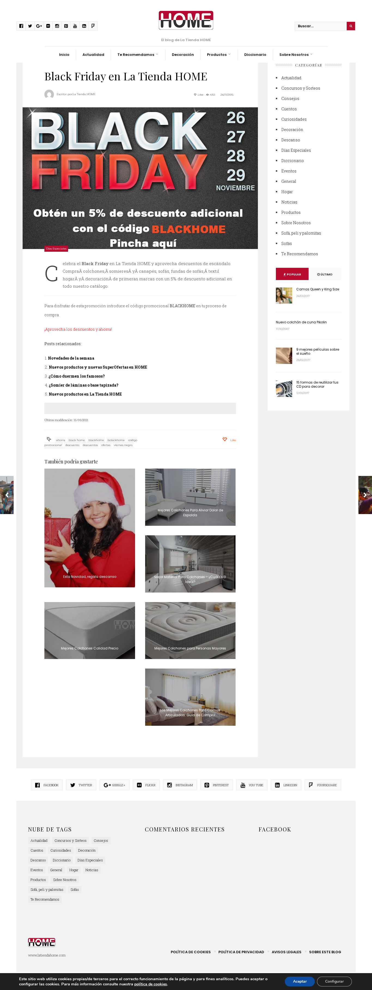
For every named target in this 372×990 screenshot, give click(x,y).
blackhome (96, 440)
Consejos (290, 98)
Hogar (287, 191)
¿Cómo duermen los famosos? (76, 376)
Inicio (64, 54)
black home (77, 440)
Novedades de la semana (71, 358)
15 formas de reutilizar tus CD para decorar (317, 384)
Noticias (289, 202)
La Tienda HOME (84, 94)
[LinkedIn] (84, 26)
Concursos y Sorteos (300, 88)
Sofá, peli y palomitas (301, 233)
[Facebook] (21, 26)
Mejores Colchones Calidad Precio (89, 648)
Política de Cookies (191, 952)
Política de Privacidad (241, 952)
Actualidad (93, 54)
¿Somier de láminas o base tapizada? (83, 385)
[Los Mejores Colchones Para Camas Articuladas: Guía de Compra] (190, 697)
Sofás (286, 243)
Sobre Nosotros (294, 54)
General (288, 181)
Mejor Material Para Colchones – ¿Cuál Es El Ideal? (190, 579)
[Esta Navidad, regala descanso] (89, 528)
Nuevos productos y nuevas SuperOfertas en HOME (98, 367)
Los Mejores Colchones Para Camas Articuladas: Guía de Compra (190, 712)
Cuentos (289, 108)
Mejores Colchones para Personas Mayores (190, 648)
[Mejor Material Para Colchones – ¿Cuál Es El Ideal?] (190, 564)
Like (200, 94)
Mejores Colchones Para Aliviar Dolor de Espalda (190, 512)
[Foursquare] (93, 26)
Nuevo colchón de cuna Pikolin (301, 322)
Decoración (183, 54)
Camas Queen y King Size (317, 289)
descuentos (90, 445)
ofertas (105, 445)
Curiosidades (294, 119)
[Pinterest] (66, 26)
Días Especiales (56, 248)
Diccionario (255, 54)
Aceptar (300, 981)
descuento (72, 445)
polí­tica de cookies (150, 984)
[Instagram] (57, 26)
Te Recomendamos (135, 54)
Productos (217, 54)
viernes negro (123, 445)
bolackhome (116, 440)
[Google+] (39, 26)
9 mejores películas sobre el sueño (317, 351)
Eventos (289, 171)
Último (326, 274)
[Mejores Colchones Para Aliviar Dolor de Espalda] (190, 497)
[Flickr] (48, 26)
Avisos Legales (286, 952)
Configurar (334, 981)
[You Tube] (75, 26)
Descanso (290, 139)
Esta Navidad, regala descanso (89, 576)
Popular (293, 274)
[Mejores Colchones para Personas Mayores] (190, 630)
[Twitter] (30, 26)
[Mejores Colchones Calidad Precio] (89, 630)
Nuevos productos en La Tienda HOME (85, 394)
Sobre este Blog (325, 952)
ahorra (60, 440)
